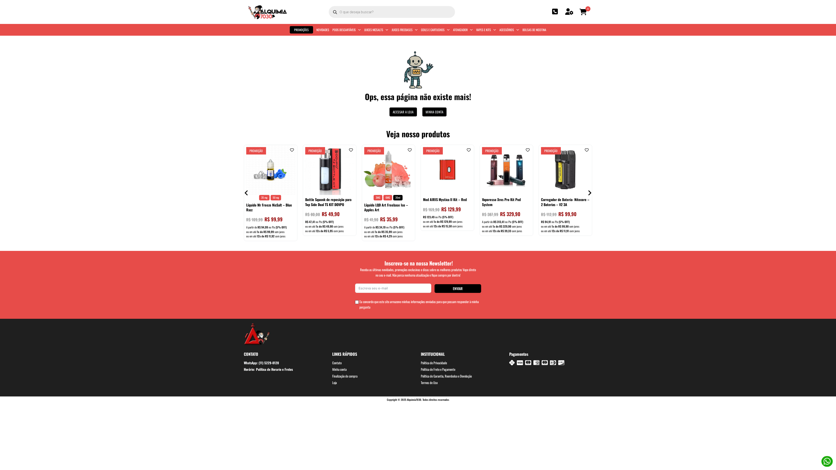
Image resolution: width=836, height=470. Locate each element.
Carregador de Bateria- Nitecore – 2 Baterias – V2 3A (565, 202)
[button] (584, 12)
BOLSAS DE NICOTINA (534, 29)
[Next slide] (589, 193)
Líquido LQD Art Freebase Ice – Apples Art (386, 207)
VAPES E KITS (483, 29)
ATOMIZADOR (460, 29)
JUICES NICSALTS (373, 29)
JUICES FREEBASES (402, 29)
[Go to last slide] (246, 193)
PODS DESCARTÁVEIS (344, 29)
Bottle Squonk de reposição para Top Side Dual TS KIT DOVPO (328, 202)
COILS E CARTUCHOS (433, 29)
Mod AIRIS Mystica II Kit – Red (445, 199)
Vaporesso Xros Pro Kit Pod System (501, 202)
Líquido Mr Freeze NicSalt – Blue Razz (269, 207)
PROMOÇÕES (301, 29)
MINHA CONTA (434, 111)
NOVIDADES (322, 29)
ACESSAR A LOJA (403, 111)
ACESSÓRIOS (506, 29)
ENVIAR (458, 288)
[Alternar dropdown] (359, 29)
